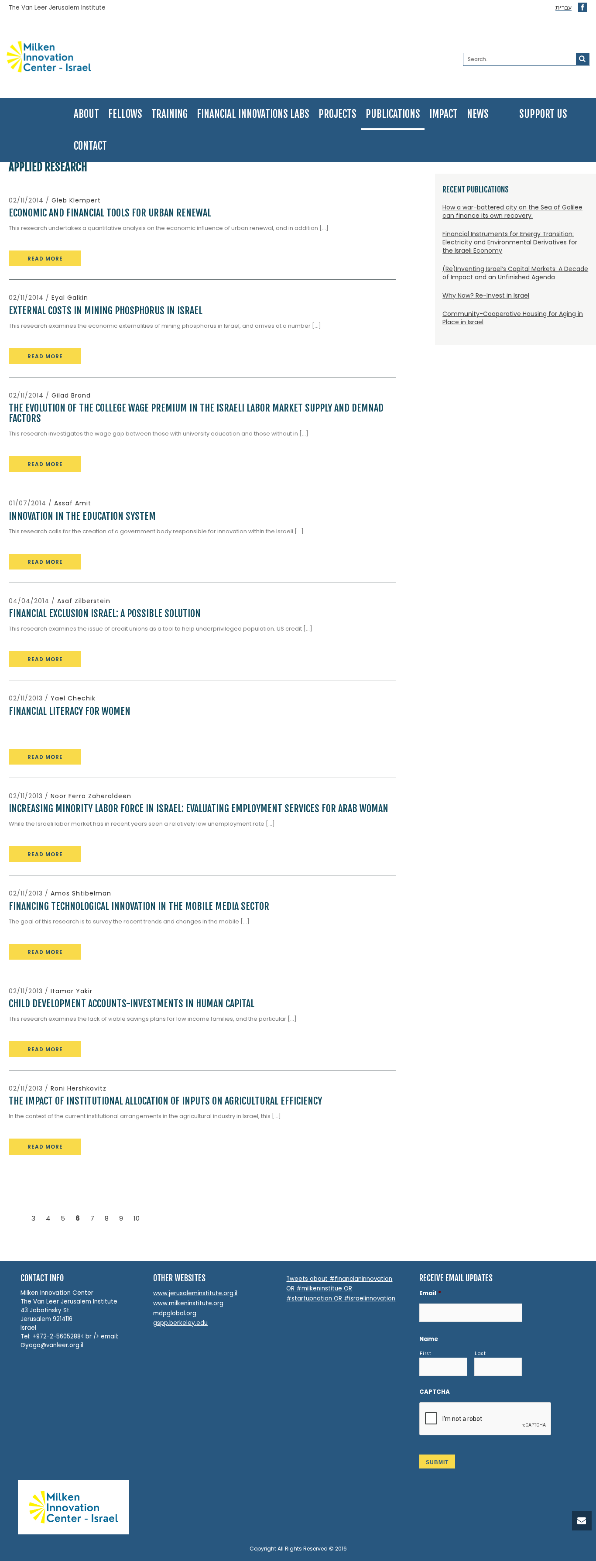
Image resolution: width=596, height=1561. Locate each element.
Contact (90, 146)
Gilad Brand (71, 395)
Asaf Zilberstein (83, 601)
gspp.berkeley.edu (180, 1323)
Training (169, 114)
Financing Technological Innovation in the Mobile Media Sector (139, 906)
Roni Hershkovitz (78, 1088)
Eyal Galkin (69, 297)
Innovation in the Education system (82, 516)
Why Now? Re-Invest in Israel (485, 295)
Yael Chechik (73, 698)
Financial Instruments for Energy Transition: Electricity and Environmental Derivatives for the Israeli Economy (509, 242)
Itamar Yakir (71, 991)
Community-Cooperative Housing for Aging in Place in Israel (512, 317)
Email (430, 1293)
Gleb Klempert (76, 200)
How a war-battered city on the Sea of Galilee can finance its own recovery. (512, 211)
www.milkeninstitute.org (188, 1303)
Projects (337, 114)
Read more (45, 258)
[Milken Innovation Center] (101, 57)
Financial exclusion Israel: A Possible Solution (105, 613)
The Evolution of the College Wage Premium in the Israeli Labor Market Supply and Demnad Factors (196, 413)
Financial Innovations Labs (253, 114)
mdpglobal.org (174, 1313)
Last (480, 1353)
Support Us (543, 114)
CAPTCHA (434, 1392)
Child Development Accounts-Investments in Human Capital (131, 1003)
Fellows (125, 114)
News (478, 114)
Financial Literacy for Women (69, 711)
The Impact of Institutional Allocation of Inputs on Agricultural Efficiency (165, 1101)
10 (137, 1218)
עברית (563, 7)
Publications (393, 114)
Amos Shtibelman (81, 893)
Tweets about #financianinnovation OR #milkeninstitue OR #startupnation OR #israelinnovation (340, 1289)
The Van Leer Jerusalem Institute (57, 8)
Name (428, 1339)
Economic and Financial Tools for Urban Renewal (110, 213)
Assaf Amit (72, 503)
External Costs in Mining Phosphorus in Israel (105, 310)
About (86, 114)
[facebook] (582, 7)
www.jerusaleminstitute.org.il (195, 1293)
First (425, 1353)
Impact (443, 114)
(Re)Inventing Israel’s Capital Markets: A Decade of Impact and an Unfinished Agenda (515, 272)
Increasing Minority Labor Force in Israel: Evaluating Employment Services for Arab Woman (198, 808)
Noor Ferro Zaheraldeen (91, 796)
